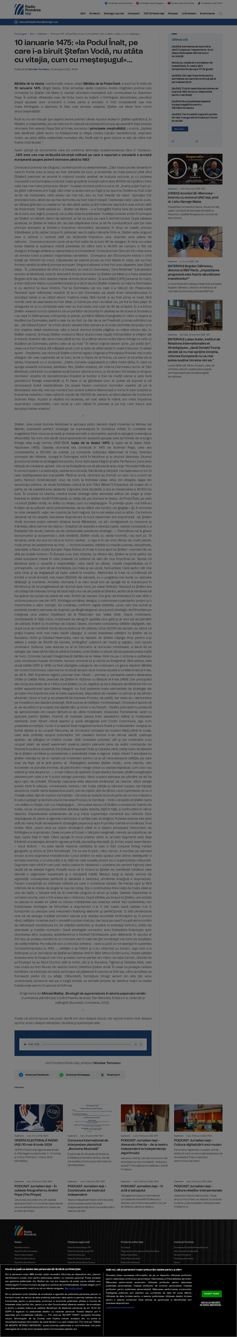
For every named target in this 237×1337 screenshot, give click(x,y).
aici (45, 1315)
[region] (118, 1300)
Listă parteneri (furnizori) (120, 1307)
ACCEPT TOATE (211, 1294)
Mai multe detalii (73, 1288)
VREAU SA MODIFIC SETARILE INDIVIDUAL (210, 1304)
